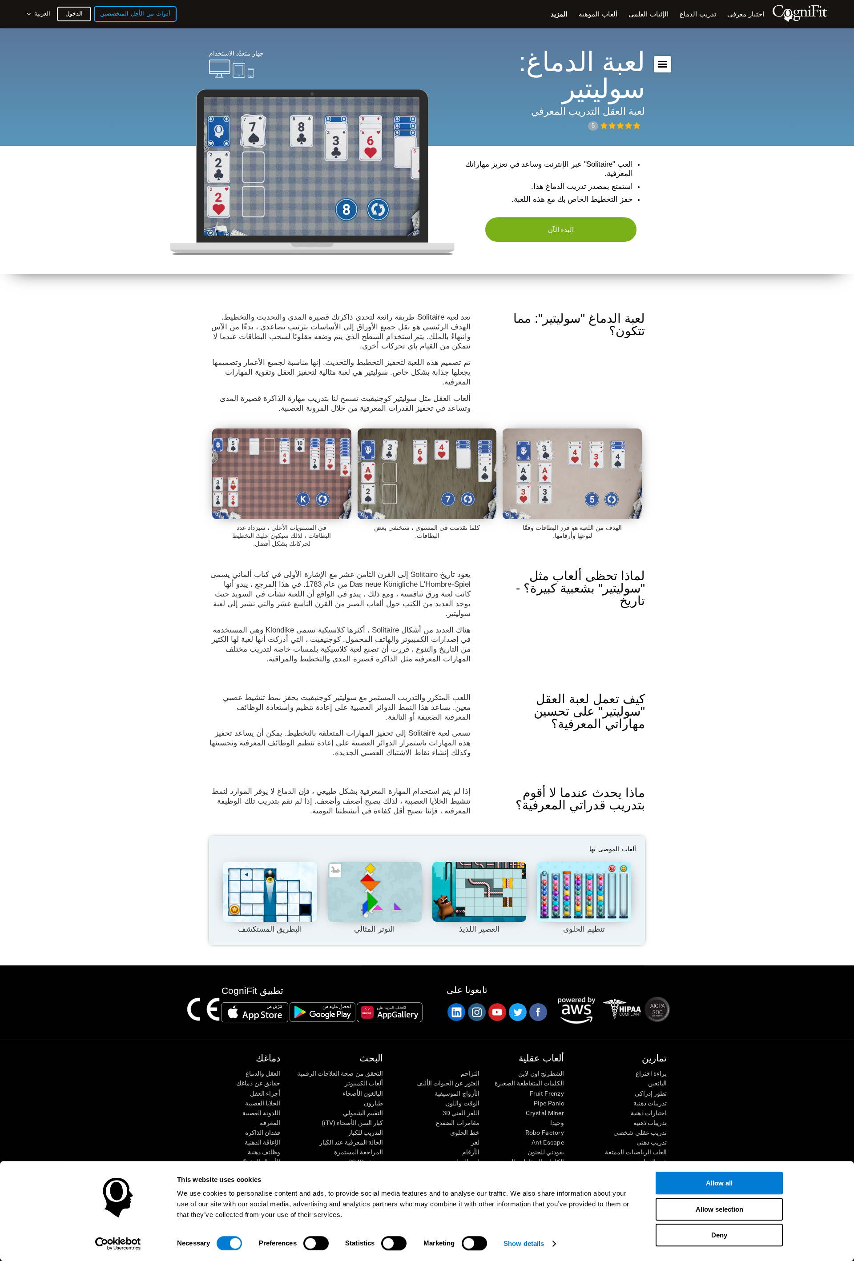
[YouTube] (496, 1012)
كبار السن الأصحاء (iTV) (352, 1122)
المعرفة (270, 1122)
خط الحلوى (464, 1132)
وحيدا (557, 1122)
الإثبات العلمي (648, 14)
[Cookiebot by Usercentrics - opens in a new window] (118, 1243)
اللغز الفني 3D (461, 1113)
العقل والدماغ (263, 1073)
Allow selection (719, 1209)
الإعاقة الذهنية (262, 1142)
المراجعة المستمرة (358, 1152)
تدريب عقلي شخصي (640, 1132)
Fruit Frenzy (547, 1093)
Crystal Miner (545, 1113)
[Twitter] (517, 1012)
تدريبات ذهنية (650, 1103)
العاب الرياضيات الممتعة (636, 1152)
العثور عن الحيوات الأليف (447, 1083)
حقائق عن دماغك (258, 1083)
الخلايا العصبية (262, 1103)
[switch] (316, 1243)
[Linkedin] (456, 1012)
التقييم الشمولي (363, 1113)
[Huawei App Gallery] (390, 1012)
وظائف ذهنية (264, 1152)
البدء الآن (561, 229)
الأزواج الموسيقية (457, 1093)
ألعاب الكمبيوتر (364, 1083)
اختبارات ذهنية (649, 1113)
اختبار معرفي (745, 14)
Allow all (719, 1183)
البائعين (657, 1083)
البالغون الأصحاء (362, 1093)
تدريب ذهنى (651, 1142)
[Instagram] (476, 1012)
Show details (524, 1243)
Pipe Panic (549, 1103)
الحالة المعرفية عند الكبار (351, 1142)
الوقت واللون (462, 1103)
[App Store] (255, 1012)
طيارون (373, 1103)
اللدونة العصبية (261, 1113)
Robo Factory (544, 1132)
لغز (475, 1142)
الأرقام (470, 1152)
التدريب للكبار (365, 1132)
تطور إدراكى (651, 1093)
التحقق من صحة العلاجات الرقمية (340, 1073)
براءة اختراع (651, 1073)
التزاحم (470, 1073)
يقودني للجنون (546, 1152)
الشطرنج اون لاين (541, 1073)
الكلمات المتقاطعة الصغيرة (529, 1083)
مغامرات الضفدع (457, 1122)
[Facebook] (537, 1012)
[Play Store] (322, 1012)
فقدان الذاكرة (262, 1132)
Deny (719, 1235)
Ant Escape (548, 1142)
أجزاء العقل (265, 1093)
